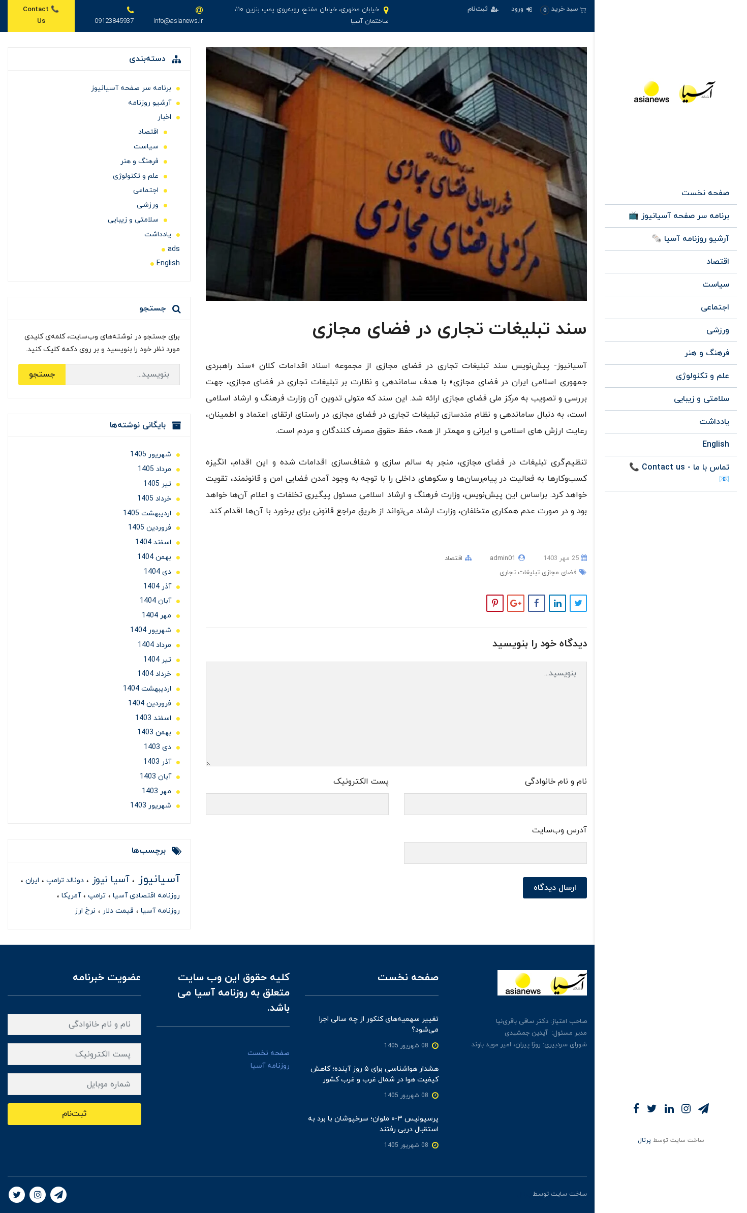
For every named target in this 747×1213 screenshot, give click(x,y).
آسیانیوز (157, 879)
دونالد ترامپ (64, 880)
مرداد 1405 (154, 469)
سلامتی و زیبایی (701, 399)
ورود (518, 9)
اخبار (164, 117)
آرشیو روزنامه (149, 103)
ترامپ (96, 895)
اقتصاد (717, 261)
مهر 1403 (156, 791)
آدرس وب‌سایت (559, 830)
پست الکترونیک (361, 781)
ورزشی (717, 330)
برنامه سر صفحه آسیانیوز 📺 (679, 216)
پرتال (644, 1140)
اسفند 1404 (153, 542)
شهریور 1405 (150, 454)
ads (174, 249)
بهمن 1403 (154, 732)
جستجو (42, 374)
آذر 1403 (157, 762)
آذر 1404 (157, 587)
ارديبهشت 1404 (147, 689)
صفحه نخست (705, 193)
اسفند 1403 (153, 718)
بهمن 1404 (154, 557)
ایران (31, 880)
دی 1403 (157, 747)
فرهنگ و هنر (706, 353)
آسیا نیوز (109, 880)
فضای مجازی (558, 572)
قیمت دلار (117, 911)
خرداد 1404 (154, 674)
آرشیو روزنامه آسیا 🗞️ (690, 238)
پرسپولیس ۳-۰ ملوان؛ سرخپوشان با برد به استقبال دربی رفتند (373, 1124)
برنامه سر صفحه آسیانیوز (131, 88)
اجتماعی (715, 307)
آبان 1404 (155, 601)
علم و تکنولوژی (702, 376)
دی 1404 (157, 572)
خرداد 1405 (154, 499)
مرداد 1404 (154, 645)
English (715, 444)
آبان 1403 (155, 777)
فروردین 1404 (149, 703)
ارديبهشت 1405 (147, 513)
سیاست (715, 284)
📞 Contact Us (41, 15)
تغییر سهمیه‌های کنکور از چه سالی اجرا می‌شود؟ (379, 1024)
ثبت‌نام (479, 9)
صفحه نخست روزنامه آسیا (268, 1059)
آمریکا (70, 895)
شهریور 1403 (150, 806)
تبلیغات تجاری (520, 572)
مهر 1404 (156, 615)
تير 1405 (157, 484)
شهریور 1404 (150, 630)
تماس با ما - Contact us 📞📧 (679, 473)
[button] (563, 9)
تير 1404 (157, 660)
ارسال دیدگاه (555, 887)
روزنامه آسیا (159, 911)
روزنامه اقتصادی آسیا (145, 895)
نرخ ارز (85, 911)
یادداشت (714, 421)
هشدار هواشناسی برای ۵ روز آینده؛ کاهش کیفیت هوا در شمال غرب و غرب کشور (374, 1074)
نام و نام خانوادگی (556, 781)
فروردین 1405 (149, 528)
